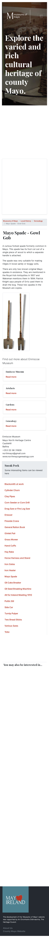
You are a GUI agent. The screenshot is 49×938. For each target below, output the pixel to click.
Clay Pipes (10, 496)
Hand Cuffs (10, 545)
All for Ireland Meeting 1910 (18, 595)
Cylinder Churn (12, 490)
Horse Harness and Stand (17, 558)
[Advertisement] (24, 132)
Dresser (8, 515)
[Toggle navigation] (41, 16)
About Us (8, 928)
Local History (26, 221)
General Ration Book (15, 527)
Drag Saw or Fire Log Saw (17, 508)
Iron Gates (10, 564)
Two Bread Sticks (13, 619)
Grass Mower (11, 539)
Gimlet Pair (10, 533)
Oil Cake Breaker (13, 582)
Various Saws (11, 625)
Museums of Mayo (10, 221)
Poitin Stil (9, 601)
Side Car (9, 607)
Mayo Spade (11, 576)
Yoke (7, 632)
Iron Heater (10, 570)
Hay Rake (9, 551)
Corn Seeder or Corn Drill (17, 502)
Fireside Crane (12, 521)
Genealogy (38, 221)
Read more (11, 376)
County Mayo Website (14, 931)
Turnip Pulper (11, 613)
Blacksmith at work (14, 484)
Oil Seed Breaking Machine (18, 588)
